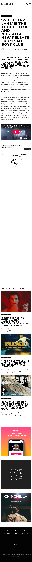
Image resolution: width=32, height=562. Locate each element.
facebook (7, 533)
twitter (16, 544)
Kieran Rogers (9, 49)
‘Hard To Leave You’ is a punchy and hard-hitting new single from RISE (15, 364)
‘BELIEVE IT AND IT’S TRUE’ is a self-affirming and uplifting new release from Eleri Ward (15, 322)
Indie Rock (6, 145)
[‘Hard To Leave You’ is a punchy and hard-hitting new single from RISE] (16, 344)
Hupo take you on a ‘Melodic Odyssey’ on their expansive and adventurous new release (14, 406)
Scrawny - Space (20, 157)
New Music (6, 15)
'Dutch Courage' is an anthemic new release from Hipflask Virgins (12, 161)
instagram (24, 533)
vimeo (16, 533)
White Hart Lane (8, 147)
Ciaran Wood (5, 91)
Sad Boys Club (16, 145)
